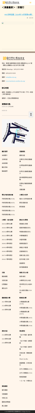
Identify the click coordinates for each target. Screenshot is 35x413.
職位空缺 (4, 167)
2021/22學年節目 (7, 239)
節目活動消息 (23, 202)
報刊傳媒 (4, 390)
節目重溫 (22, 206)
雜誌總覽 (4, 276)
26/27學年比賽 (6, 302)
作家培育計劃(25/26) (8, 199)
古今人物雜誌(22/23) (25, 369)
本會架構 (4, 163)
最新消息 (22, 155)
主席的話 (4, 159)
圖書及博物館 (6, 402)
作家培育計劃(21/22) (8, 214)
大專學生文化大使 (25, 280)
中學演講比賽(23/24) (25, 325)
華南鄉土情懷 (23, 224)
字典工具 (4, 398)
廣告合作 (4, 288)
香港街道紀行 (23, 243)
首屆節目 (22, 263)
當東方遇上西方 (24, 255)
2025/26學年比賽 (7, 224)
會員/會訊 (22, 276)
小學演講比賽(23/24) (25, 321)
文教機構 (4, 394)
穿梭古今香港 (23, 247)
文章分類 (4, 280)
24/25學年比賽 (6, 309)
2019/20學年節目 (7, 247)
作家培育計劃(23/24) (8, 206)
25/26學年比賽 (6, 305)
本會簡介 (4, 155)
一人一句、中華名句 (25, 381)
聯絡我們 (4, 171)
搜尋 (31, 114)
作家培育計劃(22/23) (8, 210)
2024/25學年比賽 (7, 227)
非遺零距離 (22, 239)
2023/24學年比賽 (7, 231)
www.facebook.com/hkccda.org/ (15, 81)
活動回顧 (22, 189)
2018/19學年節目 (7, 251)
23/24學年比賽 (6, 343)
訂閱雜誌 (4, 284)
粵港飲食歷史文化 (25, 231)
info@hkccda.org (11, 77)
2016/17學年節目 (7, 259)
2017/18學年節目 (7, 255)
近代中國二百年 (24, 259)
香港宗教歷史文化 (25, 227)
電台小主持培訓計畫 (25, 199)
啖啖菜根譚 (22, 377)
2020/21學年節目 (7, 243)
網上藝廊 (4, 406)
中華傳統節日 (23, 235)
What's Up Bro (23, 359)
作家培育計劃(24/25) (8, 202)
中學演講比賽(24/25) (25, 317)
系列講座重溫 (23, 267)
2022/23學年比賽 (7, 235)
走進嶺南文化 (23, 251)
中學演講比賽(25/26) (25, 308)
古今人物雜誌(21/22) (25, 373)
